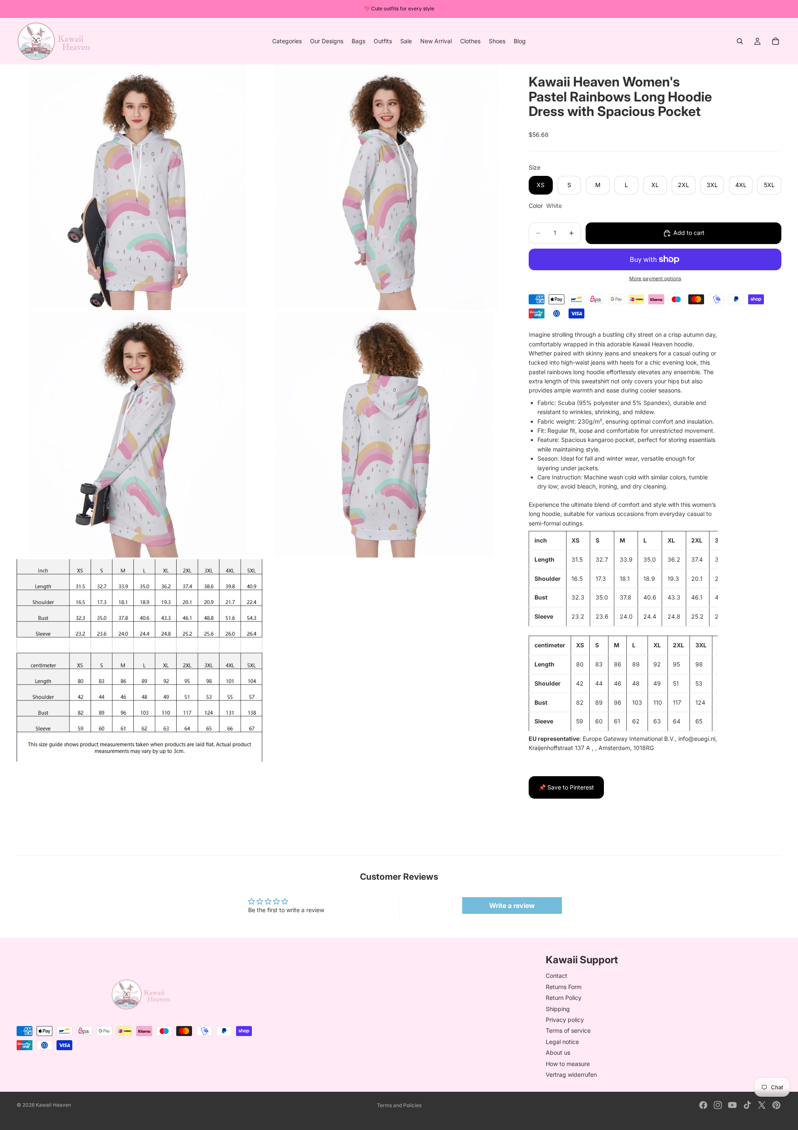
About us (558, 1052)
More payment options (655, 278)
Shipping (558, 1008)
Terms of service (568, 1030)
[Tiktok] (747, 1105)
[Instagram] (718, 1105)
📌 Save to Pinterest (566, 787)
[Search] (740, 41)
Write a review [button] (512, 905)
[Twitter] (762, 1105)
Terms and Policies (399, 1105)
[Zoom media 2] (386, 187)
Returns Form (563, 986)
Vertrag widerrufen (571, 1074)
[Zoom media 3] (139, 435)
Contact (556, 975)
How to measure (568, 1063)
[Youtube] (732, 1105)
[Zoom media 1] (139, 187)
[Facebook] (703, 1105)
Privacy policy (565, 1019)
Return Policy (563, 997)
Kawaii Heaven (53, 1105)
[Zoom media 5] (139, 660)
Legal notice (562, 1041)
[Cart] (775, 41)
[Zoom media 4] (386, 435)
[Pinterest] (776, 1105)
